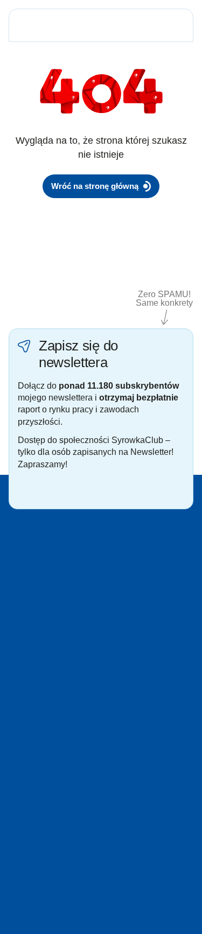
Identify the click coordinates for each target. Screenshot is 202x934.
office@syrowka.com (158, 801)
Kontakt (21, 803)
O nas (19, 787)
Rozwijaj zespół (134, 707)
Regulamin (27, 835)
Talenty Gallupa (35, 691)
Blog (16, 707)
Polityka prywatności (43, 819)
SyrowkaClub (130, 739)
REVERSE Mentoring (143, 723)
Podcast (22, 723)
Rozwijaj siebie (133, 691)
